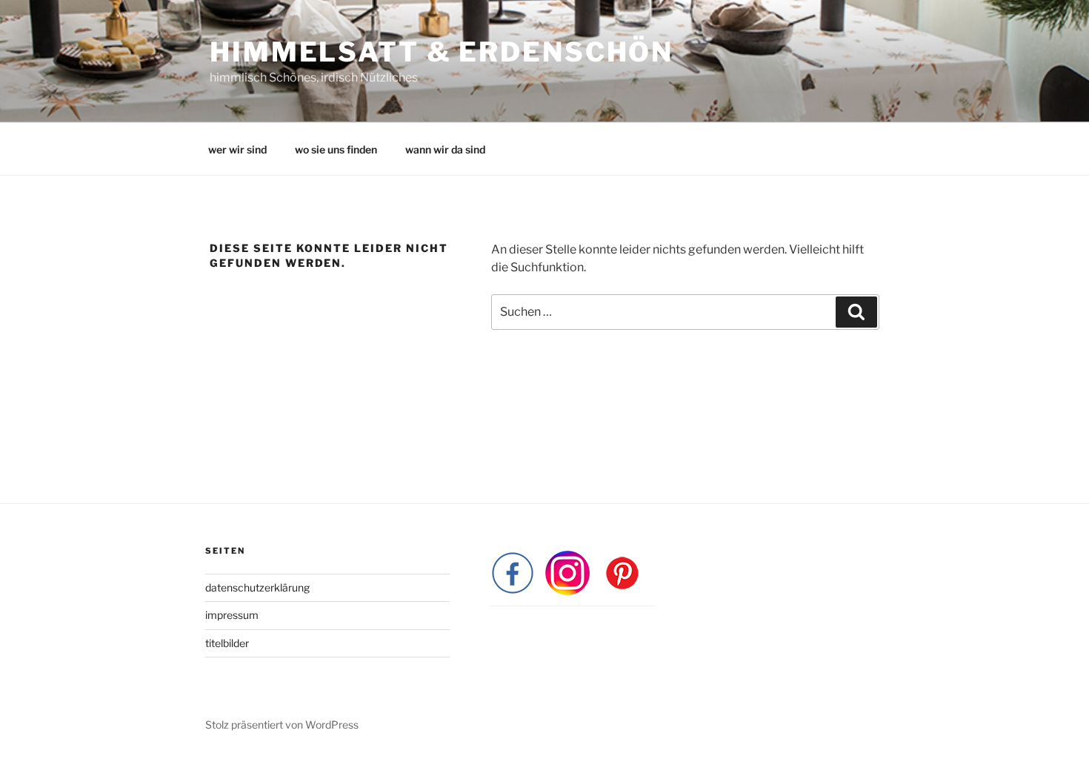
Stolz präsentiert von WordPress (282, 724)
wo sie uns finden (336, 149)
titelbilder (227, 643)
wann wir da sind (445, 149)
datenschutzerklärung (257, 587)
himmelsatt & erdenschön (441, 52)
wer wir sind (237, 149)
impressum (232, 615)
